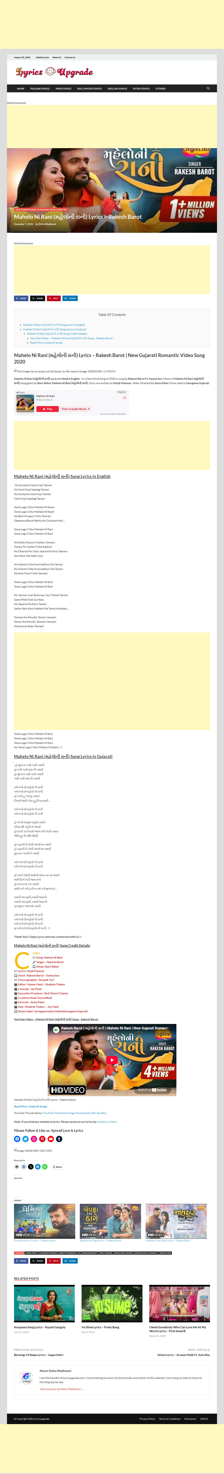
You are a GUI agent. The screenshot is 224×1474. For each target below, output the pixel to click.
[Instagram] (34, 1139)
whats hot (62, 209)
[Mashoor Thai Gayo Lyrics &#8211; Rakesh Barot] (177, 1221)
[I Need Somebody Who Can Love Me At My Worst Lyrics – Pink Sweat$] (179, 1304)
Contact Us (70, 57)
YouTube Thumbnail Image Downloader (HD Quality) (75, 1113)
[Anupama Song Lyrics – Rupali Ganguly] (44, 1304)
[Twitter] (25, 1139)
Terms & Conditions (170, 1418)
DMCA (204, 1418)
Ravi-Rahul (106, 1253)
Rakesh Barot (90, 1253)
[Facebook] (17, 1139)
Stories (161, 88)
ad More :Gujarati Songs (32, 1106)
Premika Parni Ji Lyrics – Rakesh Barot (34, 1240)
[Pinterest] (42, 1139)
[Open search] (208, 88)
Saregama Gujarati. (146, 1253)
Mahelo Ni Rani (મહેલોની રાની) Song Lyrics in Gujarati (54, 329)
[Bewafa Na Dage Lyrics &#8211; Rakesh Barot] (111, 1221)
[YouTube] (51, 1139)
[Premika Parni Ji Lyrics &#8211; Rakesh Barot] (45, 1221)
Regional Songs (48, 209)
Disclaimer (190, 1418)
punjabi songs (40, 88)
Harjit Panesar (67, 1253)
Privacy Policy (147, 1418)
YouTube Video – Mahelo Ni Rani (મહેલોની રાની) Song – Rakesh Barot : (72, 338)
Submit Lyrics (42, 57)
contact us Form (106, 1121)
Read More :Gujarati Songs (46, 342)
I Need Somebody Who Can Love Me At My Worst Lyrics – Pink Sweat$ (177, 1329)
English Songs (117, 88)
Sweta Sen (165, 1253)
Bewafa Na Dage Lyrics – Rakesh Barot (100, 1240)
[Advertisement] (105, 24)
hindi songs (63, 88)
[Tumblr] (59, 1139)
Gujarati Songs (28, 209)
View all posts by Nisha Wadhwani (62, 1389)
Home (20, 88)
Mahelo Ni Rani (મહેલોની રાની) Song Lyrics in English (54, 324)
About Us (56, 57)
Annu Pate (31, 1253)
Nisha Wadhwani (47, 224)
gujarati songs (48, 1253)
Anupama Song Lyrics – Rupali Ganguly (40, 1327)
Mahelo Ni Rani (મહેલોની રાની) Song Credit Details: (57, 333)
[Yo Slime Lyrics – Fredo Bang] (112, 1304)
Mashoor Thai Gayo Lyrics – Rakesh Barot (168, 1240)
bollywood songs (89, 88)
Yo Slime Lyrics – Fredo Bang (100, 1327)
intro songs (141, 88)
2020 (17, 209)
